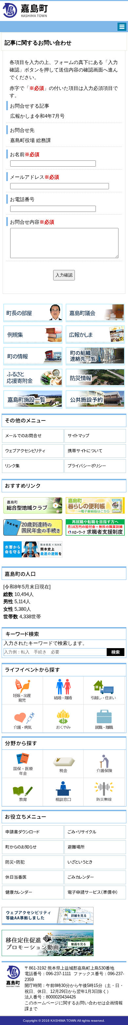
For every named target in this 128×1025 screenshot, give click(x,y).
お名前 (24, 154)
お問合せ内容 (32, 222)
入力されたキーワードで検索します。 (45, 643)
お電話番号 (22, 199)
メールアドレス (34, 177)
